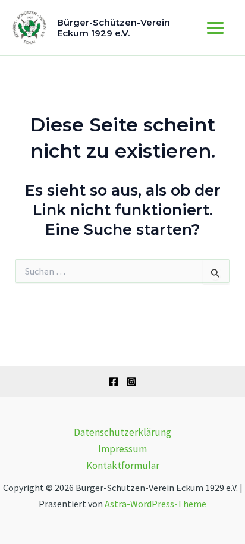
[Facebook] (113, 381)
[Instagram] (131, 381)
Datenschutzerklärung (122, 432)
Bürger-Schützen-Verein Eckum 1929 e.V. (113, 28)
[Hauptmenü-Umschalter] (216, 28)
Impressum (122, 448)
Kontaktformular (122, 465)
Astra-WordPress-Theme (155, 504)
